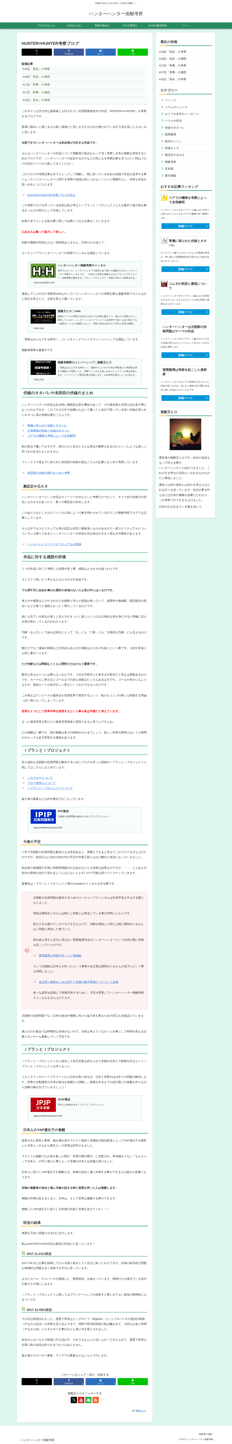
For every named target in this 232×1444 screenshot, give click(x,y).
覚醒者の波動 (205, 1434)
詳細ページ (185, 226)
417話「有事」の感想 (172, 72)
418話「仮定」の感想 (172, 58)
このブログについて (40, 778)
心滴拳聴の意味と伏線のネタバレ (48, 430)
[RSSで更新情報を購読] (95, 1400)
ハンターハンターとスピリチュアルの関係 (54, 544)
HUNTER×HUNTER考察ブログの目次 (51, 195)
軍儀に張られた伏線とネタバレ (47, 425)
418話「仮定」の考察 (172, 51)
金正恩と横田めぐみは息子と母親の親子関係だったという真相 (78, 982)
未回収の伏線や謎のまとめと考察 (48, 472)
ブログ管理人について (41, 783)
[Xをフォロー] (74, 1400)
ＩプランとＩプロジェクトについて (50, 788)
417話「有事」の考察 (172, 65)
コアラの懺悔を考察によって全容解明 (51, 435)
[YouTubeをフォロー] (81, 1400)
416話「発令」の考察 (172, 79)
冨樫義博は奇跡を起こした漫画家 (60, 955)
